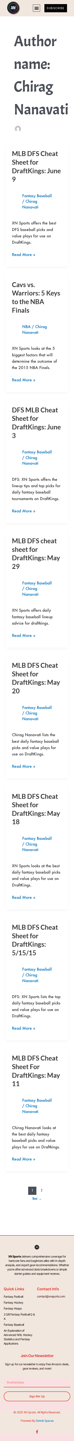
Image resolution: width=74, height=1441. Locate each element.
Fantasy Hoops (13, 1308)
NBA (26, 326)
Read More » (23, 254)
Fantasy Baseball (37, 195)
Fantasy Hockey (13, 1302)
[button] (36, 8)
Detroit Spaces (44, 1420)
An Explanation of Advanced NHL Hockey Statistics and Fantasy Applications (18, 1337)
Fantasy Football (13, 1296)
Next (37, 1198)
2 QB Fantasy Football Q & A (19, 1316)
